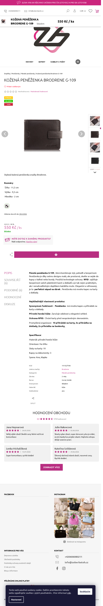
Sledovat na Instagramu (76, 542)
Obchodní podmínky (12, 559)
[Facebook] (57, 568)
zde (69, 592)
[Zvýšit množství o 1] (12, 253)
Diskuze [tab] (9, 304)
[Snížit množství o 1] (12, 256)
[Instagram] (64, 568)
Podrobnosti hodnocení (39, 91)
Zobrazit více (51, 467)
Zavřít (42, 398)
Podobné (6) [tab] (13, 290)
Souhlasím (85, 591)
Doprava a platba (11, 555)
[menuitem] (29, 61)
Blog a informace (11, 571)
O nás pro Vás (9, 567)
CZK (82, 11)
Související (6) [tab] (12, 281)
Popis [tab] (8, 272)
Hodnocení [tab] (12, 297)
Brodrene (65, 369)
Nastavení (16, 599)
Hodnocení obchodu (51, 413)
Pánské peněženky (68, 373)
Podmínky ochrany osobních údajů (17, 563)
